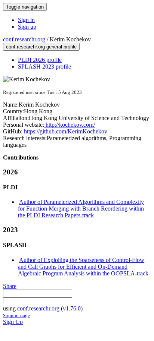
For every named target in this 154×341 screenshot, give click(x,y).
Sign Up (13, 322)
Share (9, 286)
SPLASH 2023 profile (44, 66)
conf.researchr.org (24, 39)
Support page (16, 315)
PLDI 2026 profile (40, 60)
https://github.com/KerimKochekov (64, 131)
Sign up (27, 26)
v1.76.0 (72, 308)
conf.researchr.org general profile (41, 47)
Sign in (26, 20)
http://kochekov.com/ (69, 124)
